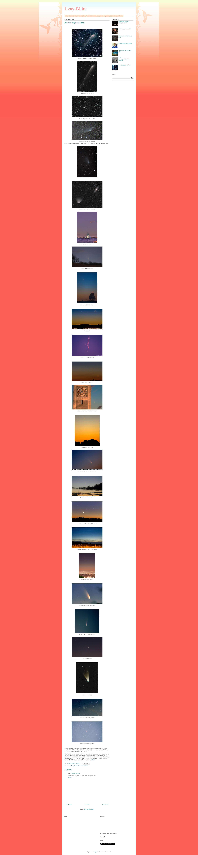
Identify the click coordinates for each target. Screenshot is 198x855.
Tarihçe (104, 16)
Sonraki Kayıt (69, 804)
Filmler (92, 16)
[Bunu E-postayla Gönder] (83, 763)
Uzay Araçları (85, 16)
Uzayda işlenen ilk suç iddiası (125, 43)
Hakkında (98, 16)
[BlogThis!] (85, 763)
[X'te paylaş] (86, 763)
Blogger (95, 852)
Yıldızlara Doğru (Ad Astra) (124, 65)
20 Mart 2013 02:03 (75, 773)
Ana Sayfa (68, 16)
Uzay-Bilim (76, 8)
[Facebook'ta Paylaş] (88, 763)
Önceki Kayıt (105, 804)
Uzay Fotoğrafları (118, 16)
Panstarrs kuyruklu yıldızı (82, 765)
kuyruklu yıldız (72, 765)
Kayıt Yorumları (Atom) (89, 809)
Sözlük (110, 16)
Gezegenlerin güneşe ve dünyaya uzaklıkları (123, 22)
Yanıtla (69, 777)
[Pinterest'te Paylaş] (89, 763)
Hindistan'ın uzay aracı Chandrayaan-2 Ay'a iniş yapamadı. (123, 59)
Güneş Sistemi (76, 16)
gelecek (93, 759)
